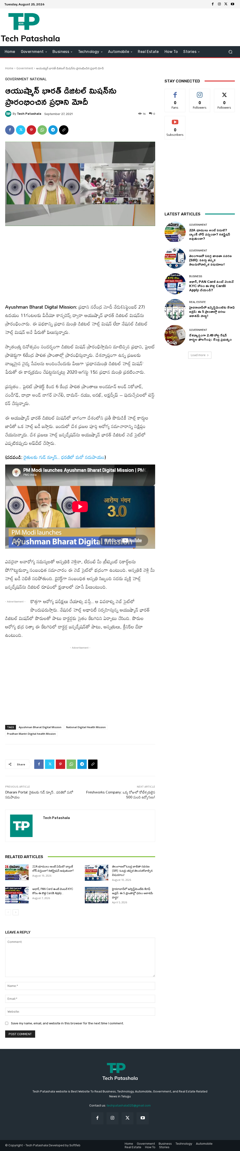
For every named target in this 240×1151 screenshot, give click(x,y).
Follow (199, 92)
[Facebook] (213, 4)
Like (175, 92)
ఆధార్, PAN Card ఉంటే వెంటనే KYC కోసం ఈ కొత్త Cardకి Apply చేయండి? (211, 285)
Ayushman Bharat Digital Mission (40, 727)
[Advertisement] (148, 27)
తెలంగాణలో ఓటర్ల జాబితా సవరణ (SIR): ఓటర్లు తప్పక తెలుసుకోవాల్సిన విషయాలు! (132, 871)
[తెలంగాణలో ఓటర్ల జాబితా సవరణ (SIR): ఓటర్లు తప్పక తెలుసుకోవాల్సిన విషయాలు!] (96, 872)
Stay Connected (182, 81)
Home (9, 68)
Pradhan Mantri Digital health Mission (31, 733)
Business (195, 276)
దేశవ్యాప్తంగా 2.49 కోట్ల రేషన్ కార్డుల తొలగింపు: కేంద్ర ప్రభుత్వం (210, 337)
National (38, 79)
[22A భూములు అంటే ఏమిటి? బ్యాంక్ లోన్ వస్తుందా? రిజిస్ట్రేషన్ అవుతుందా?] (17, 872)
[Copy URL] (63, 130)
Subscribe (175, 119)
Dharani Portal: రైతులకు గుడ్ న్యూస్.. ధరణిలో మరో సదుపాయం (39, 795)
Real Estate (197, 302)
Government (24, 68)
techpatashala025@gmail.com (129, 1105)
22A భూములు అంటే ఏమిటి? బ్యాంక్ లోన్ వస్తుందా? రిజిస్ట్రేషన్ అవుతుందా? (209, 234)
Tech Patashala (29, 113)
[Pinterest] (31, 130)
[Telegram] (53, 130)
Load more (198, 355)
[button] (230, 51)
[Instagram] (219, 4)
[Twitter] (226, 4)
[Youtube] (232, 4)
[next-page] (16, 912)
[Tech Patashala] (9, 114)
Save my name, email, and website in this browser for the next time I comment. (67, 1023)
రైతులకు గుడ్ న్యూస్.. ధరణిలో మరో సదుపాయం (64, 457)
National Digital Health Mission (86, 727)
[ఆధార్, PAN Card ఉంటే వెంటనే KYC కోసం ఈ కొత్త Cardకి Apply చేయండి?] (17, 895)
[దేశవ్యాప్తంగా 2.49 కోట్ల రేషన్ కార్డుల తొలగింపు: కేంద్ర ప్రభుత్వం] (175, 335)
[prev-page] (8, 912)
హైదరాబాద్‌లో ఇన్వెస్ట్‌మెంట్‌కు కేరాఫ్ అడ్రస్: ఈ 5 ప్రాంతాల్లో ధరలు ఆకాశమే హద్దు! (132, 893)
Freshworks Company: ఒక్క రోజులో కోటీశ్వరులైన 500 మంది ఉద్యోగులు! (120, 795)
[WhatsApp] (42, 130)
